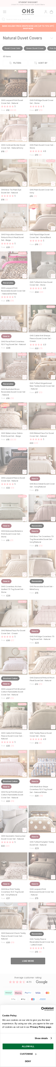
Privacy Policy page (40, 1027)
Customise (26, 1054)
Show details (41, 1038)
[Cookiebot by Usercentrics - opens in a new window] (41, 1009)
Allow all (28, 1046)
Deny (28, 1061)
